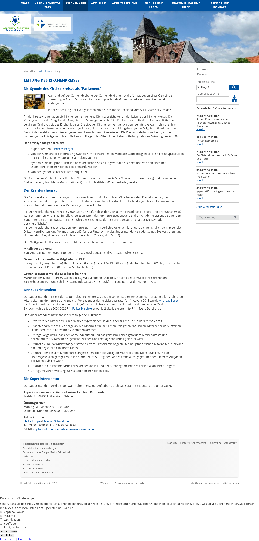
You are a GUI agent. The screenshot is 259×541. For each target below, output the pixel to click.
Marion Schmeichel (56, 421)
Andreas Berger (63, 149)
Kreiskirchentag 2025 (47, 5)
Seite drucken (231, 482)
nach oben (213, 482)
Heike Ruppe (32, 421)
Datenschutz (205, 74)
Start (25, 3)
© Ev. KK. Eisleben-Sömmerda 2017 (38, 482)
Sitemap (199, 482)
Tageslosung (207, 217)
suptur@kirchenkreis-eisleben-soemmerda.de (63, 429)
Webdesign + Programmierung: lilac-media (122, 482)
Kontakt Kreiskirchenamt (193, 442)
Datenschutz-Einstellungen (18, 498)
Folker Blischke (82, 308)
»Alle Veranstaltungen (209, 207)
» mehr (200, 129)
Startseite (172, 442)
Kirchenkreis (43, 71)
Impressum (204, 69)
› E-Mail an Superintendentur (38, 472)
